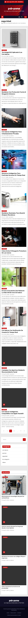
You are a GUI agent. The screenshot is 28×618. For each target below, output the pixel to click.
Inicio (2, 23)
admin (12, 56)
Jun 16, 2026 (6, 334)
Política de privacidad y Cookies (14, 615)
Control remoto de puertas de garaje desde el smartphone (12, 527)
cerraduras (5, 450)
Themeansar (14, 610)
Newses (21, 608)
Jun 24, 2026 (6, 255)
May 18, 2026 (6, 374)
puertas (4, 453)
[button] (22, 17)
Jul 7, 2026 (6, 177)
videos (4, 462)
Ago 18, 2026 (6, 500)
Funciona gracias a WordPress (10, 608)
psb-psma (14, 8)
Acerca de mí (13, 612)
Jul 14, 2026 (6, 56)
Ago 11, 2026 (6, 560)
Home (8, 612)
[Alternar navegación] (19, 17)
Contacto (19, 612)
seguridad (4, 50)
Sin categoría (5, 459)
